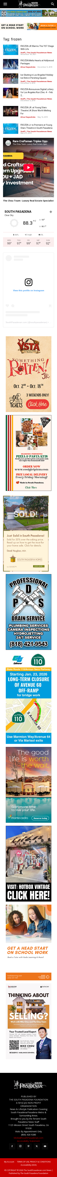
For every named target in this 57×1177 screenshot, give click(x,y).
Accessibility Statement (28, 1141)
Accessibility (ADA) (28, 1165)
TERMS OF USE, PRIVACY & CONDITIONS (34, 1161)
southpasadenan (38, 322)
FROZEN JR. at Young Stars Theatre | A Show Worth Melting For (36, 110)
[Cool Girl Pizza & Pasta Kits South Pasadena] (28, 490)
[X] (37, 1146)
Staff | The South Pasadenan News (36, 52)
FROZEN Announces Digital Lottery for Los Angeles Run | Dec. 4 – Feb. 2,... (37, 92)
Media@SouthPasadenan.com (28, 1137)
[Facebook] (12, 1146)
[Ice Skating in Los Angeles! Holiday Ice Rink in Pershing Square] (10, 78)
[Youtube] (45, 1146)
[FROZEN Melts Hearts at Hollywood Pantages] (10, 64)
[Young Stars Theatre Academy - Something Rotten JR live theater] (28, 411)
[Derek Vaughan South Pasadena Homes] (26, 570)
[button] (5, 4)
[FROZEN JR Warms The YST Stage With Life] (10, 50)
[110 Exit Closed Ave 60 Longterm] (28, 743)
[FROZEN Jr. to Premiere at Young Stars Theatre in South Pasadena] (10, 128)
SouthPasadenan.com (16, 322)
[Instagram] (20, 1146)
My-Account (9, 1161)
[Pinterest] (29, 1146)
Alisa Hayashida (28, 67)
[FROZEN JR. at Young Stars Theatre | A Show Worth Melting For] (10, 111)
